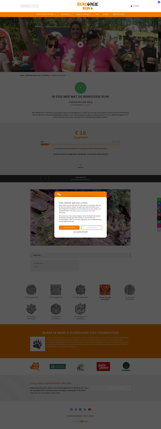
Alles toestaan (69, 227)
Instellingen (91, 227)
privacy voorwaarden (82, 211)
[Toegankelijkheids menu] (159, 2)
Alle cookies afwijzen (81, 232)
